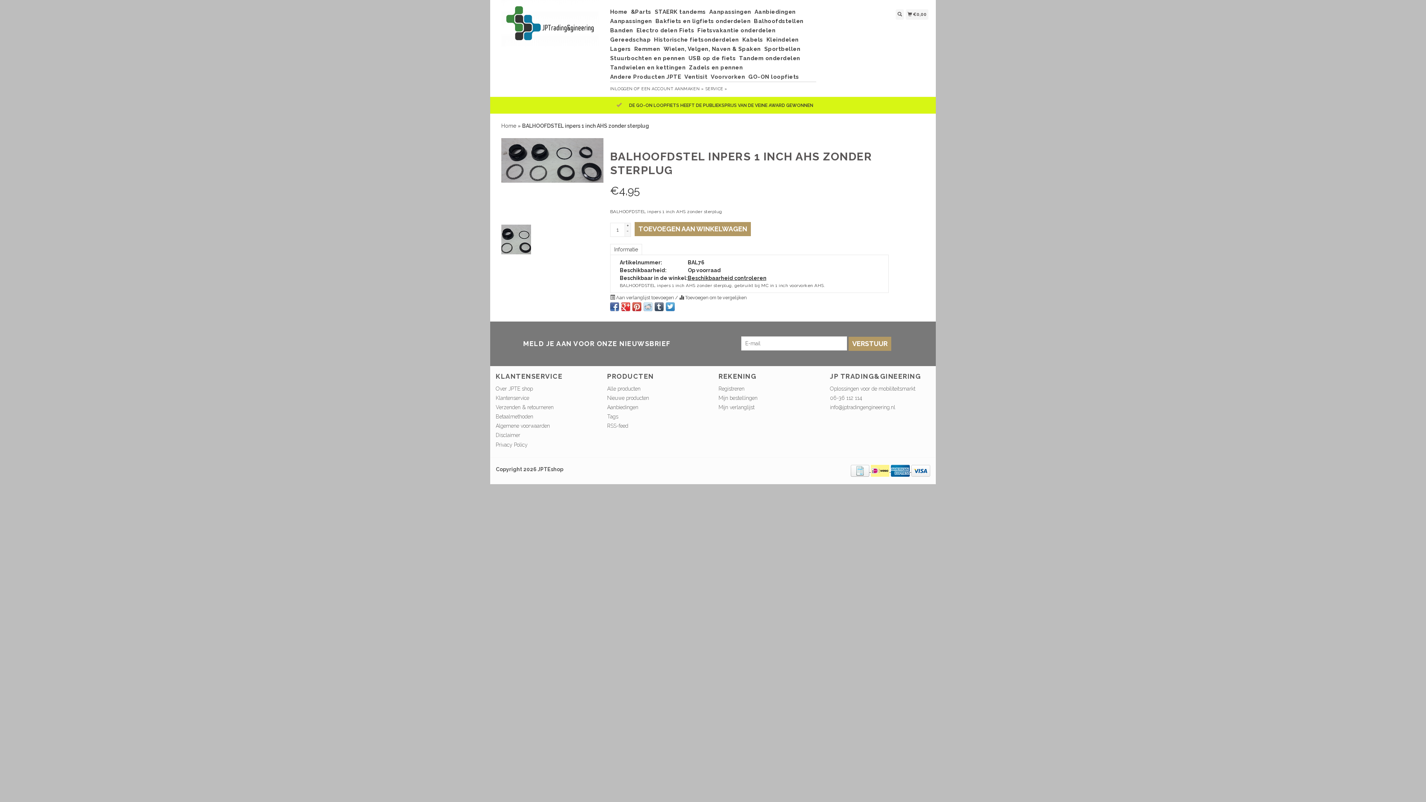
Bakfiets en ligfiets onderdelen (703, 21)
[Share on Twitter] (670, 306)
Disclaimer (508, 435)
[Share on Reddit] (648, 306)
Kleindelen (782, 39)
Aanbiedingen (775, 12)
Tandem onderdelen (769, 58)
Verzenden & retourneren (525, 407)
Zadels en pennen (716, 67)
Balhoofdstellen (779, 21)
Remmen (647, 49)
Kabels (752, 39)
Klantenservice (512, 398)
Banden (621, 30)
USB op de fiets (712, 58)
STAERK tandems (680, 12)
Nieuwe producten (628, 398)
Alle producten (624, 389)
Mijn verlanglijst (737, 407)
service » (716, 89)
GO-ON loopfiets (773, 77)
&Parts (641, 12)
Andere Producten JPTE (645, 77)
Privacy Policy (512, 445)
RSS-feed (617, 426)
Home (619, 12)
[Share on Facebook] (614, 306)
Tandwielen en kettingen (648, 67)
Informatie (626, 249)
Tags (612, 417)
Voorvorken (728, 77)
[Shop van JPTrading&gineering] (550, 27)
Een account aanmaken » (672, 89)
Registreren (732, 389)
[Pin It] (636, 306)
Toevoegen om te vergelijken (715, 297)
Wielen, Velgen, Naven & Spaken (712, 49)
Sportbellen (782, 49)
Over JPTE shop (514, 389)
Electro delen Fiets (665, 30)
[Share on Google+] (625, 306)
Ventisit (695, 77)
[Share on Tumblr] (659, 306)
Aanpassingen (730, 12)
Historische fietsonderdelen (696, 39)
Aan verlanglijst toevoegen (645, 297)
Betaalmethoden (514, 417)
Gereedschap (630, 39)
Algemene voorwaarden (523, 426)
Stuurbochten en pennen (647, 58)
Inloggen (621, 89)
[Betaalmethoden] (861, 470)
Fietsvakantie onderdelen (736, 30)
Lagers (620, 49)
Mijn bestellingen (738, 398)
